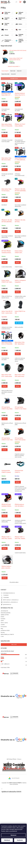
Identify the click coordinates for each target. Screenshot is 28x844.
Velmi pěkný (4, 653)
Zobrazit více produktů (13, 66)
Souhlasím (20, 840)
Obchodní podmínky (5, 612)
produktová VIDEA (5, 630)
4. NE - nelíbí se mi (5, 664)
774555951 (6, 595)
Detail (4, 104)
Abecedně (13, 74)
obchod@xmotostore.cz (9, 593)
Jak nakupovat (4, 610)
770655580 (6, 597)
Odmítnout (7, 840)
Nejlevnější (12, 70)
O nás (2, 636)
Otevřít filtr (14, 78)
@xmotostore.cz (7, 604)
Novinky (3, 632)
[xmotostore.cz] (14, 766)
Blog (2, 628)
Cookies (3, 624)
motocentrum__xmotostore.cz (10, 602)
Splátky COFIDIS (5, 614)
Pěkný (2, 657)
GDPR (2, 620)
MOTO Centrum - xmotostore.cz (10, 599)
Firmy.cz (19, 759)
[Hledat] (16, 2)
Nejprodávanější (5, 74)
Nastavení (13, 835)
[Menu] (24, 2)
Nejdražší (19, 70)
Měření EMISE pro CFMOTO (7, 634)
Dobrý (2, 660)
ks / (14, 644)
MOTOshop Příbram (11, 759)
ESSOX (2, 616)
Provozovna (4, 626)
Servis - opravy (4, 622)
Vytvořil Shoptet (15, 778)
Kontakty (3, 618)
